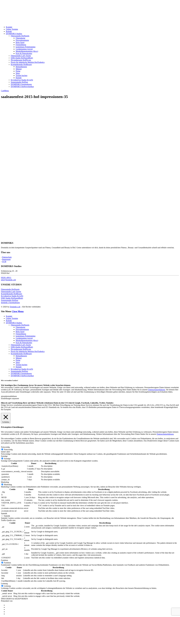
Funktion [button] (4, 560)
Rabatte (9, 31)
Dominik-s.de (15, 307)
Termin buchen (21, 75)
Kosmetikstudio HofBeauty (21, 64)
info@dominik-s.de (8, 280)
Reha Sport (20, 42)
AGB (4, 261)
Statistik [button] (4, 513)
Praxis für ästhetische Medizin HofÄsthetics (28, 62)
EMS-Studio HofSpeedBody (22, 58)
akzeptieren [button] (5, 396)
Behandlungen (21, 67)
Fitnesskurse (20, 38)
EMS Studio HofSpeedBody (12, 298)
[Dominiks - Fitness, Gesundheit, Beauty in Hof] (27, 23)
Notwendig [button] (5, 447)
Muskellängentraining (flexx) (27, 51)
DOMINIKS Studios (14, 34)
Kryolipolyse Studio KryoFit (22, 80)
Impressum (6, 259)
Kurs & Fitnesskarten (24, 53)
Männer (19, 69)
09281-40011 (6, 278)
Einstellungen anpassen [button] (10, 398)
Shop (18, 73)
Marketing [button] (5, 482)
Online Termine (12, 29)
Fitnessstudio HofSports (20, 36)
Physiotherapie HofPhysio (21, 60)
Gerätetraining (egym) (24, 49)
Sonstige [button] (4, 456)
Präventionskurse (22, 40)
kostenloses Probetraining (25, 47)
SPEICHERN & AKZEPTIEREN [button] (14, 599)
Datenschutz (7, 257)
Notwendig (8, 449)
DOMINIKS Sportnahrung (21, 84)
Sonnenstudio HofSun (19, 82)
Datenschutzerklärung (156, 390)
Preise (18, 71)
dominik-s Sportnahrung (10, 303)
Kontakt (9, 27)
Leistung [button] (4, 583)
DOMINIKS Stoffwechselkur (22, 86)
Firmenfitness (21, 45)
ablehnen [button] (13, 396)
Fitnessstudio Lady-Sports (21, 56)
